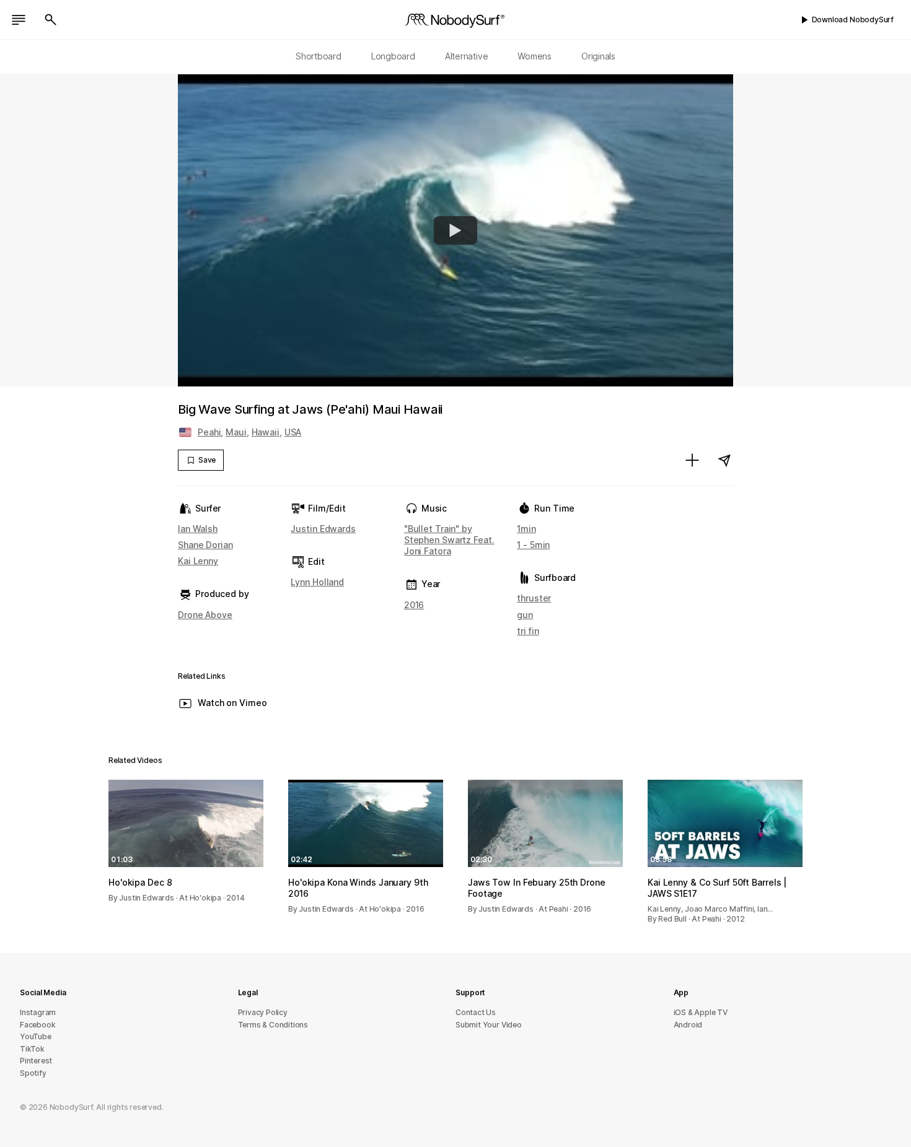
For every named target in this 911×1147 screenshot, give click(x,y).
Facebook (37, 1024)
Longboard (393, 56)
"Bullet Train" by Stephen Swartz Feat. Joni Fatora (449, 539)
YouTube (35, 1036)
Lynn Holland (317, 582)
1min (526, 528)
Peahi (209, 432)
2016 (414, 605)
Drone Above (205, 614)
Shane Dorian (205, 544)
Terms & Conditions (273, 1024)
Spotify (33, 1073)
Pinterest (36, 1060)
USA (293, 432)
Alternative (466, 56)
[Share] (724, 460)
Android (688, 1024)
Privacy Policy (263, 1012)
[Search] (50, 19)
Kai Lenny (198, 561)
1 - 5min (533, 544)
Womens (534, 56)
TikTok (32, 1048)
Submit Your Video (488, 1024)
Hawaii (265, 432)
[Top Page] (455, 19)
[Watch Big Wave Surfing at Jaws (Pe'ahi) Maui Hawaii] (455, 230)
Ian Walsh (198, 528)
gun (525, 614)
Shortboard (318, 56)
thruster (534, 598)
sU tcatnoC (475, 1012)
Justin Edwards (323, 528)
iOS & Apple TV (701, 1012)
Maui (236, 432)
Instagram (38, 1012)
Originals (598, 56)
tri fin (528, 631)
